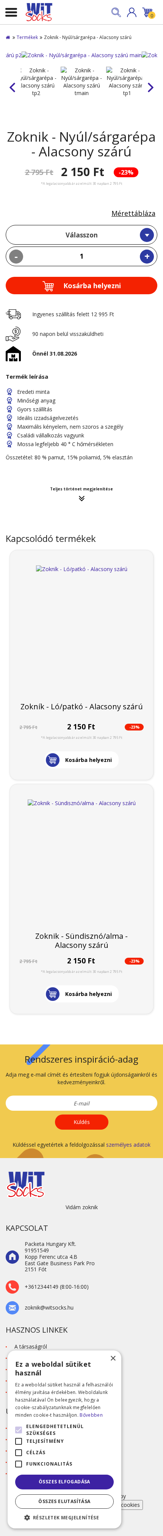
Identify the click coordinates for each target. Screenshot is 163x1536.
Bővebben (91, 1415)
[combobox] (81, 235)
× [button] (113, 1358)
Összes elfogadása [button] (64, 1481)
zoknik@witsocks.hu (49, 1308)
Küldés (82, 1121)
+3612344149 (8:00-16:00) (57, 1287)
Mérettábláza (133, 213)
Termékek (27, 37)
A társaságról (30, 1346)
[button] (131, 12)
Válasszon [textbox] (82, 235)
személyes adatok (128, 1144)
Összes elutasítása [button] (64, 1501)
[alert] (64, 1439)
